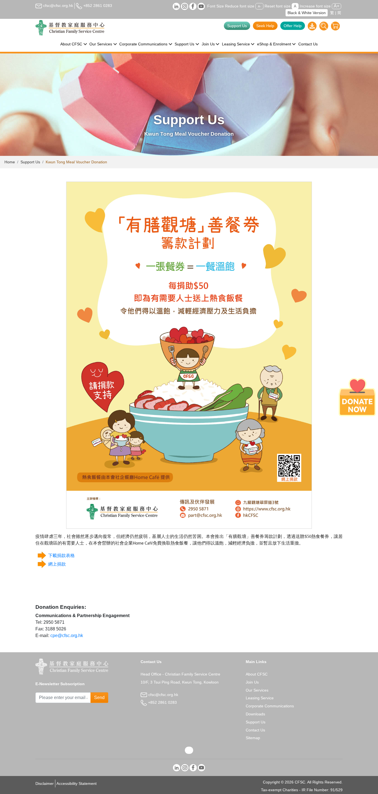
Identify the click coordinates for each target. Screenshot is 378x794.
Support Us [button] (184, 44)
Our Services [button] (100, 44)
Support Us (237, 26)
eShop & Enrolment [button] (274, 44)
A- (259, 6)
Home (9, 162)
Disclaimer (44, 783)
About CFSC (257, 674)
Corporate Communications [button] (143, 44)
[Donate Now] (357, 397)
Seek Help (265, 26)
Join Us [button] (208, 44)
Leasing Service (260, 698)
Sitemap (253, 738)
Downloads (255, 714)
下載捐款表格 (61, 555)
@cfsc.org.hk (70, 635)
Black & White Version (307, 13)
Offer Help (293, 26)
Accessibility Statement (76, 783)
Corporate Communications (270, 706)
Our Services (257, 690)
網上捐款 (57, 564)
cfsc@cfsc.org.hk (57, 5)
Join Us (252, 682)
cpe (54, 635)
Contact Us (308, 44)
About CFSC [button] (71, 44)
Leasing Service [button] (236, 44)
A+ (336, 6)
